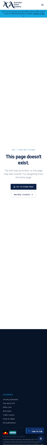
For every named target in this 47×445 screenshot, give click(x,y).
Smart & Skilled (9, 419)
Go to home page (25, 187)
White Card (7, 407)
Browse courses (22, 194)
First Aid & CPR (9, 403)
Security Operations (10, 399)
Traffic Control (8, 415)
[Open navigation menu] (42, 5)
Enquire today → (34, 15)
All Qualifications (9, 423)
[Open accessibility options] (40, 438)
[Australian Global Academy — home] (12, 4)
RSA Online (7, 411)
